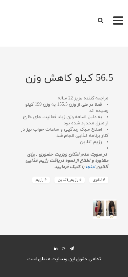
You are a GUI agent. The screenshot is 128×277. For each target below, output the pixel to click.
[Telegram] (71, 248)
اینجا (89, 167)
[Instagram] (63, 248)
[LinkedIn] (56, 248)
